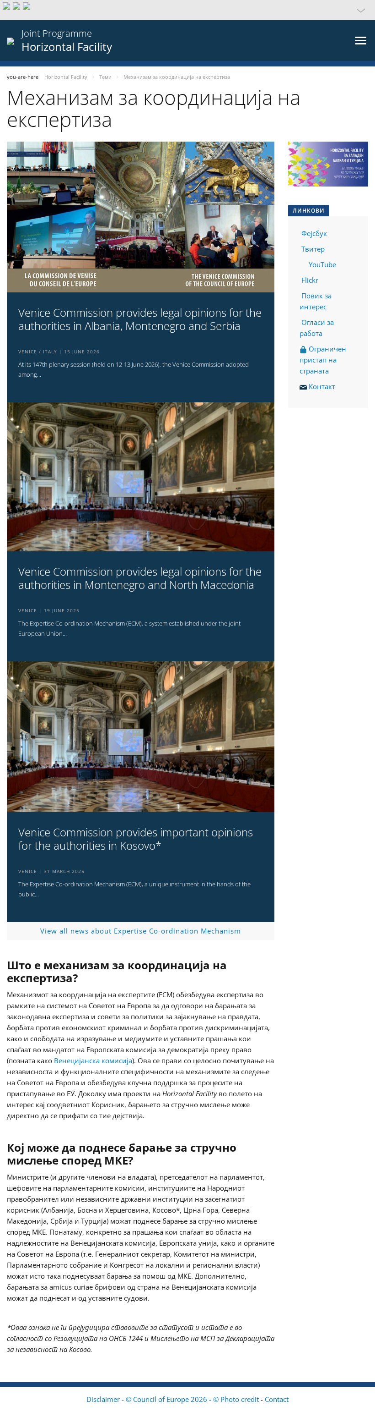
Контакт (322, 386)
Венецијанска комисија (93, 1060)
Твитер (313, 248)
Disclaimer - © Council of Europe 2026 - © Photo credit (173, 1399)
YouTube (321, 264)
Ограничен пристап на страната (323, 359)
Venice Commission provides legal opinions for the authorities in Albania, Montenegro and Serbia (140, 319)
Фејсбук (314, 233)
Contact (277, 1399)
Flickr (309, 280)
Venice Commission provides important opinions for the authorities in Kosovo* (135, 839)
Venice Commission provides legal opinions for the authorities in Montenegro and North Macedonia (140, 578)
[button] (187, 10)
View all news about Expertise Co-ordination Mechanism (140, 930)
